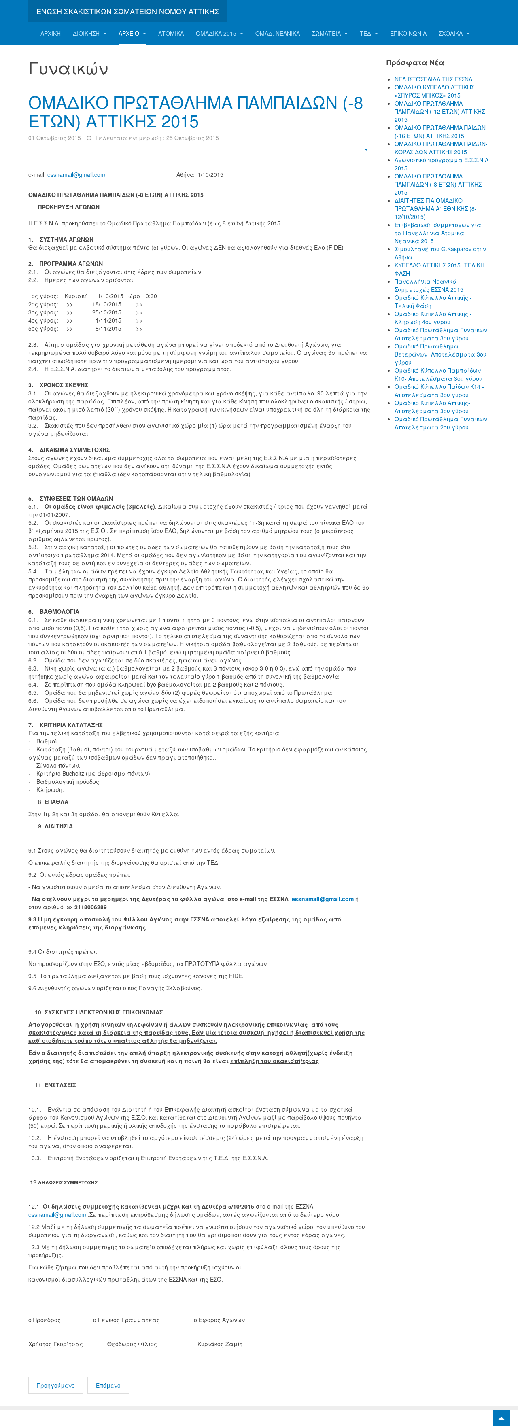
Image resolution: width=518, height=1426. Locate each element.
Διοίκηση (87, 33)
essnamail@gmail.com (76, 174)
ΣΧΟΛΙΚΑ (451, 33)
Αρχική (50, 33)
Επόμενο (108, 1385)
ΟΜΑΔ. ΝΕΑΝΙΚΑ (277, 33)
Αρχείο (130, 33)
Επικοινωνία (408, 33)
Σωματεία (327, 33)
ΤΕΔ (366, 33)
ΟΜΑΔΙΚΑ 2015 (217, 33)
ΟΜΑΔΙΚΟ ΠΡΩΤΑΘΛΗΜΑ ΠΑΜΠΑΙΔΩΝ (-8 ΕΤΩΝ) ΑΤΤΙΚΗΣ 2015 (195, 110)
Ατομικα (171, 33)
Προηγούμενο (56, 1385)
